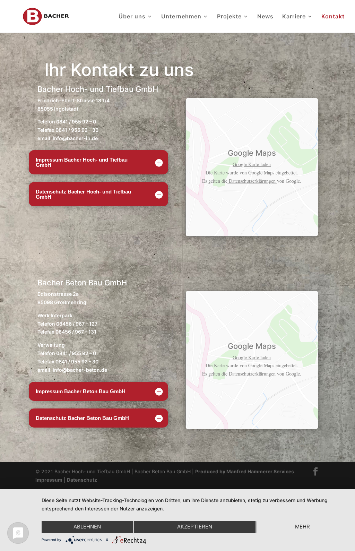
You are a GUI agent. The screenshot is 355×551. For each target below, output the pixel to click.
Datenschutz (82, 480)
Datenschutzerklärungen (252, 181)
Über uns (132, 17)
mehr (302, 526)
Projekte (229, 17)
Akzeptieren (194, 526)
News (265, 17)
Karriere (294, 17)
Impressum (48, 480)
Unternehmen (181, 17)
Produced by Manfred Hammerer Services (244, 471)
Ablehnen (87, 526)
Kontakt (333, 17)
